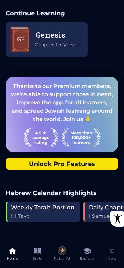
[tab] (12, 255)
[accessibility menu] (117, 219)
